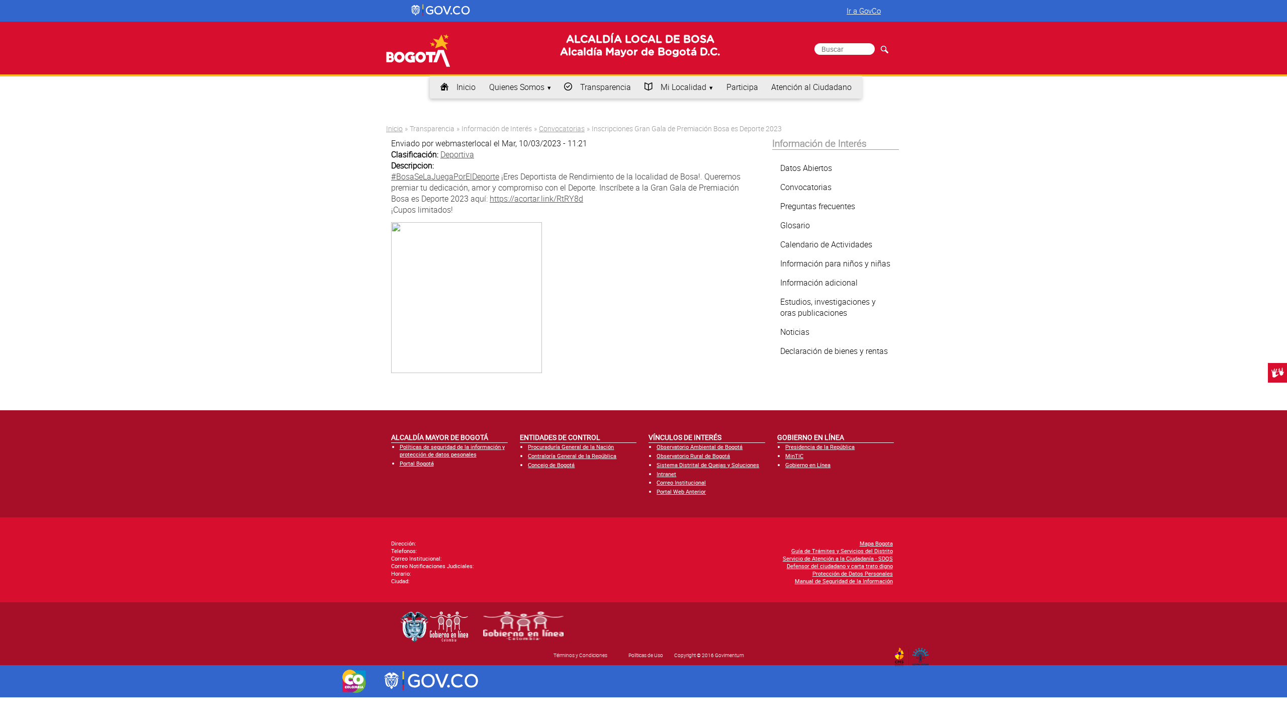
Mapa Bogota (876, 543)
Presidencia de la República (820, 446)
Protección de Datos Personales (852, 573)
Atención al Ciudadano (811, 87)
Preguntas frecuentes (817, 206)
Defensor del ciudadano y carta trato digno (840, 566)
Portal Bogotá (417, 463)
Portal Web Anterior (681, 491)
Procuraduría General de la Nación (571, 446)
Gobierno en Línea (808, 465)
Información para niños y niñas (835, 263)
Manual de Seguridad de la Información (844, 581)
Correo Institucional (681, 482)
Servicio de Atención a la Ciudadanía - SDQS (838, 558)
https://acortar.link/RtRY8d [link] (536, 198)
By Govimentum (923, 653)
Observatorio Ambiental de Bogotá (700, 446)
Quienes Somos (516, 87)
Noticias (794, 331)
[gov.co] (441, 10)
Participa (742, 87)
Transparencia (605, 87)
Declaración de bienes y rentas (834, 350)
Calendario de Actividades (826, 244)
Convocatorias (562, 128)
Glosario (795, 225)
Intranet (666, 474)
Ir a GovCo (864, 11)
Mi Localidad (683, 87)
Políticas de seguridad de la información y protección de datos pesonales (452, 450)
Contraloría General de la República (572, 456)
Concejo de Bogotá (551, 465)
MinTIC (794, 456)
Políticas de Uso (645, 655)
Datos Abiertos (806, 167)
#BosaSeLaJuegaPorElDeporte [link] (445, 176)
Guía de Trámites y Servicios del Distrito (842, 551)
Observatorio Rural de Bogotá (693, 456)
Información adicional (819, 282)
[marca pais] (354, 681)
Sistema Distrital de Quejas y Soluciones (708, 465)
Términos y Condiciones (580, 655)
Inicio (466, 87)
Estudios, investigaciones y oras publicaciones (828, 307)
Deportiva (457, 154)
